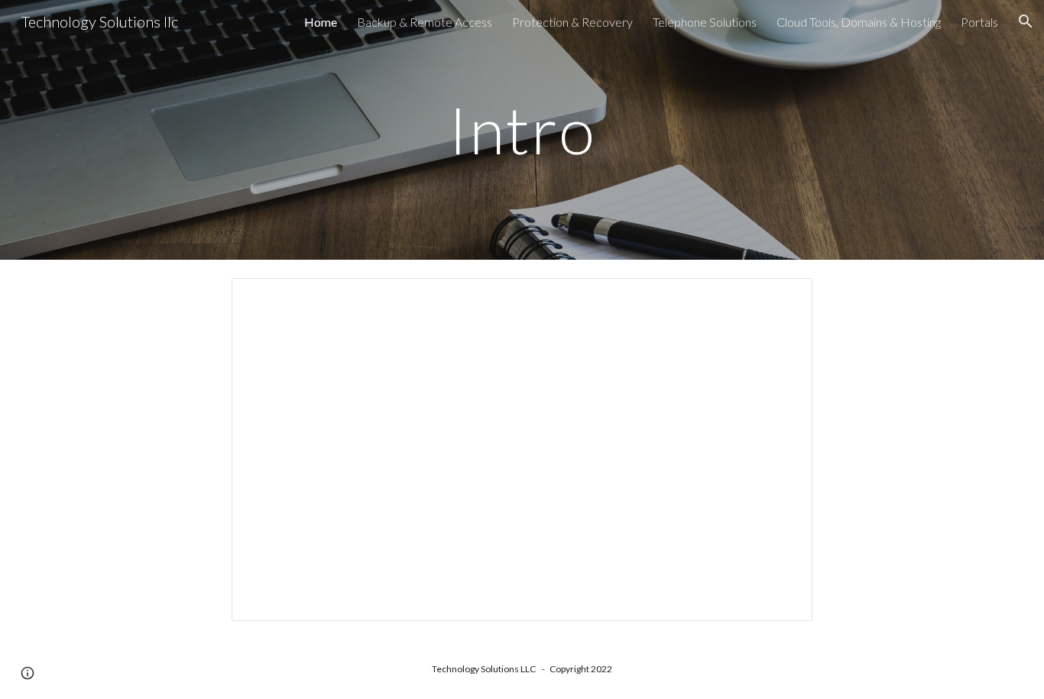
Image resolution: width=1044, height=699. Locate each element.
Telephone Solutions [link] (705, 22)
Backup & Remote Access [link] (424, 22)
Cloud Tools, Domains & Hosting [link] (859, 22)
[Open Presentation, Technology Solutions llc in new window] (783, 298)
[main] (522, 129)
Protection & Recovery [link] (572, 22)
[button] (1025, 21)
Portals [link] (979, 22)
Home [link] (320, 22)
